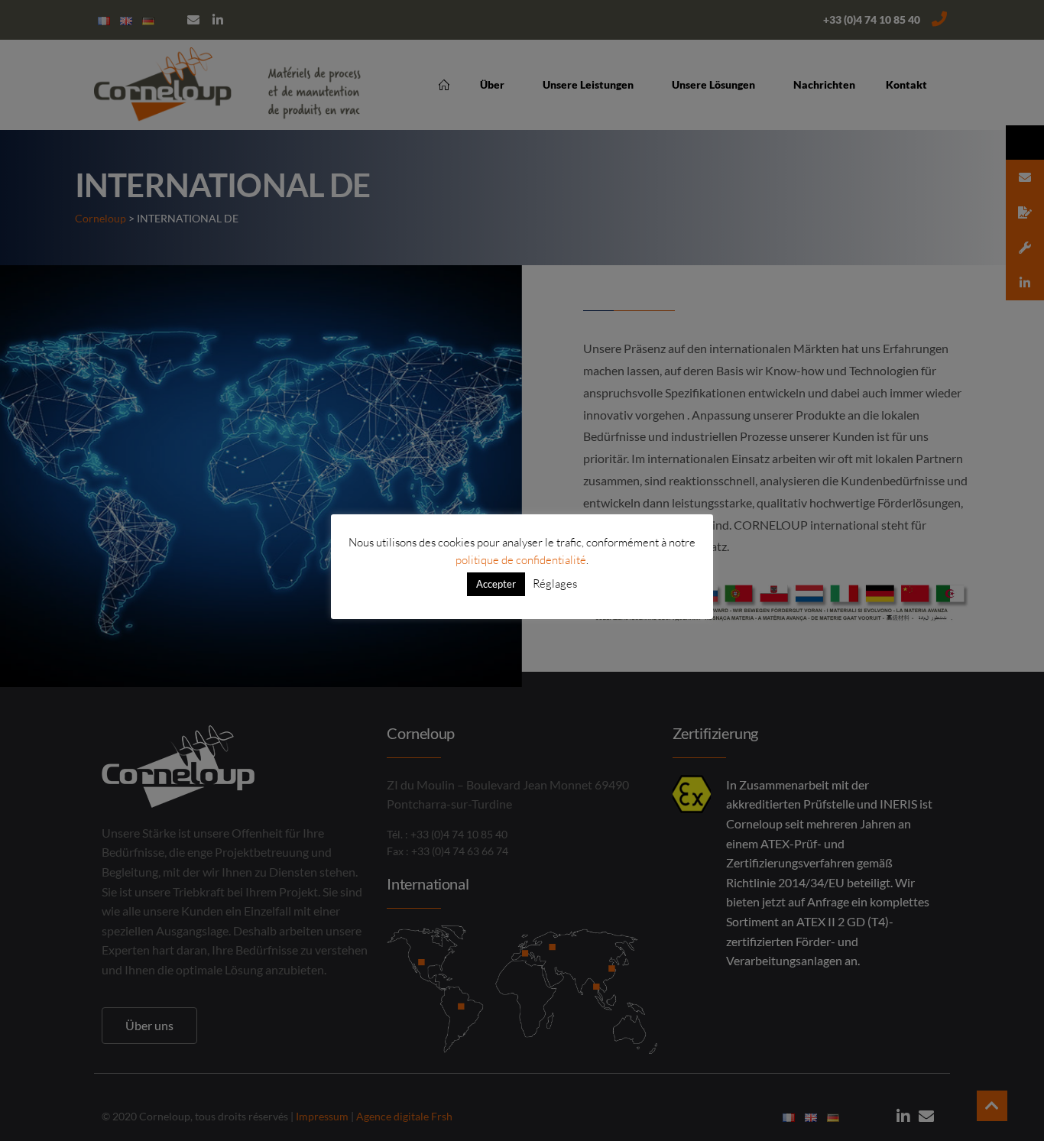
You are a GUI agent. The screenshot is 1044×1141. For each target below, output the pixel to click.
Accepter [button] (496, 584)
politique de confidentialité (521, 560)
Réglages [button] (555, 583)
